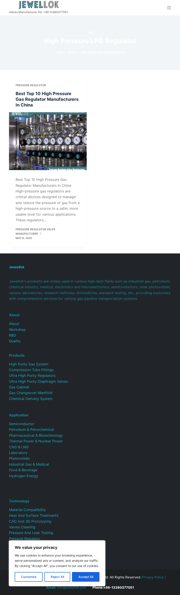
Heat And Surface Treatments (33, 515)
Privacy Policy (153, 577)
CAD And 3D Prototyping (30, 521)
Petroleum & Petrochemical (31, 429)
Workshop (17, 329)
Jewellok (16, 267)
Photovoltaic (19, 458)
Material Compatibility (27, 510)
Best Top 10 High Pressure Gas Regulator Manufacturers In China (47, 99)
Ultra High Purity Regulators (32, 375)
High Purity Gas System (28, 364)
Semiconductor (21, 424)
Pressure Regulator (31, 85)
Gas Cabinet (19, 387)
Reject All (57, 577)
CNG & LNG (19, 447)
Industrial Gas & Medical (29, 464)
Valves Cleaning (22, 527)
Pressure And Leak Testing (31, 532)
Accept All (85, 577)
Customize (28, 577)
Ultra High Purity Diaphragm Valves (38, 381)
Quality (15, 341)
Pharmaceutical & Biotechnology (36, 435)
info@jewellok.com (66, 587)
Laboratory (18, 452)
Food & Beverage (23, 470)
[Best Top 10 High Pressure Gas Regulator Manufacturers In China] (48, 141)
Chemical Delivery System (30, 398)
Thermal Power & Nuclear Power (36, 441)
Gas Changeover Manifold (30, 393)
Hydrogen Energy (23, 476)
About (14, 323)
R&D (12, 335)
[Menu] (169, 8)
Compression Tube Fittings (31, 370)
